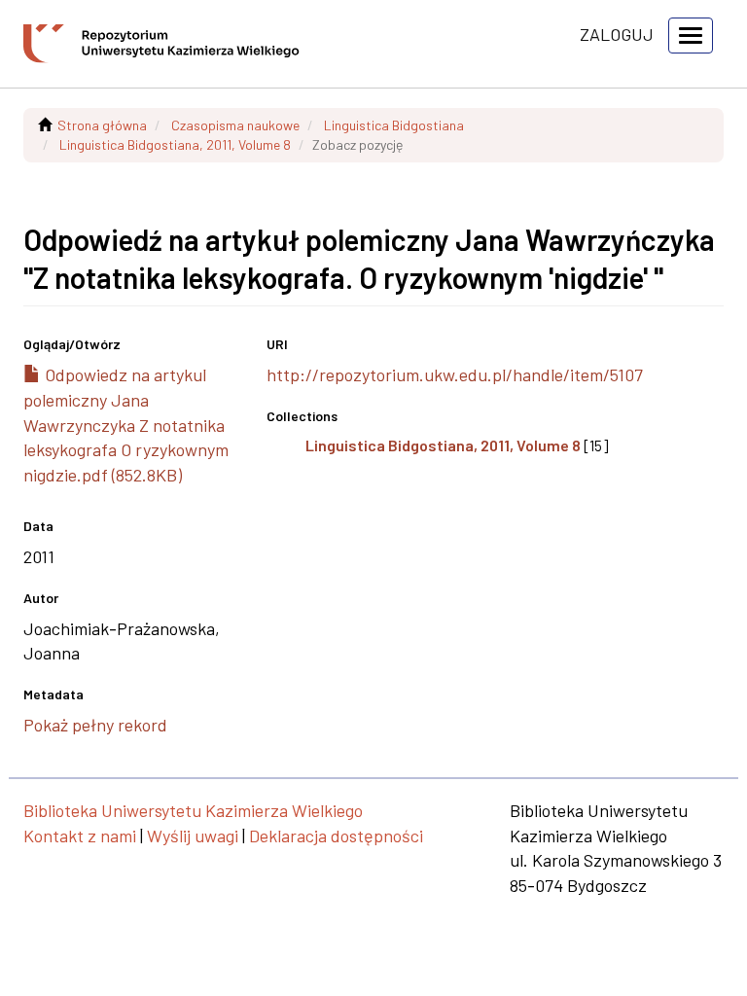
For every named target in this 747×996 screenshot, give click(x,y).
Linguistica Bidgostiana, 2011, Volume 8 (175, 144)
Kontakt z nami (79, 835)
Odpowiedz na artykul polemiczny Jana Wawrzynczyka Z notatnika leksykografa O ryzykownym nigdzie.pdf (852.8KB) (126, 424)
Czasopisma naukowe (235, 125)
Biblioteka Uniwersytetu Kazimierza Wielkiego (193, 810)
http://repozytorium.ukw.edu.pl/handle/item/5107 (455, 374)
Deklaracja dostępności (336, 835)
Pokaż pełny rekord (95, 724)
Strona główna (102, 125)
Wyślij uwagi (192, 835)
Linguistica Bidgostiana (394, 125)
